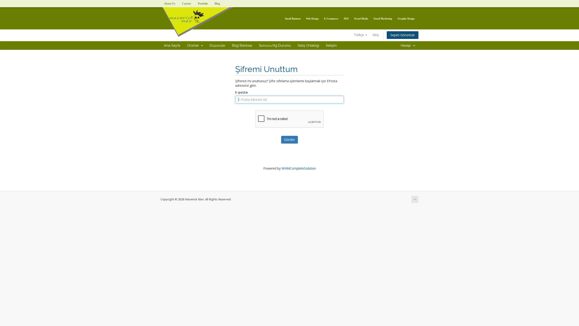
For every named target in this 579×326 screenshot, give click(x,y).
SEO (346, 18)
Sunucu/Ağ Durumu (275, 45)
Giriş (376, 35)
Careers (186, 3)
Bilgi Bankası (242, 45)
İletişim (331, 45)
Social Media (361, 18)
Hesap (407, 45)
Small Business (293, 18)
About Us (169, 3)
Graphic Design (406, 18)
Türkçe (359, 35)
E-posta (241, 92)
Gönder (289, 139)
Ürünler (194, 45)
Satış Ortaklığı (308, 45)
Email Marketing (383, 18)
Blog (217, 3)
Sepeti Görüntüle (402, 35)
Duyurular (217, 45)
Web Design (312, 18)
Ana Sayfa (172, 45)
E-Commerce (331, 18)
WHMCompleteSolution (299, 168)
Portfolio (203, 3)
